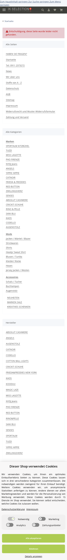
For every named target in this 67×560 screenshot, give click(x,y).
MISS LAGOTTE (13, 154)
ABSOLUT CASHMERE (17, 200)
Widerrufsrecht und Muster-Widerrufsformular (30, 111)
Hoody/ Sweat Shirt (16, 252)
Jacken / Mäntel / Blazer (18, 238)
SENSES (10, 195)
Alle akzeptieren (33, 538)
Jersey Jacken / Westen (17, 270)
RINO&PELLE (12, 418)
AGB (8, 94)
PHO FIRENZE (13, 159)
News (9, 71)
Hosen (9, 265)
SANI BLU (11, 213)
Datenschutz (12, 88)
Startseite (11, 59)
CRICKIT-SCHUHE (14, 204)
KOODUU (10, 383)
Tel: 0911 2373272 (15, 65)
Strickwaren (12, 243)
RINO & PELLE (13, 209)
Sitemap (10, 99)
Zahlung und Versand (17, 117)
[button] (43, 10)
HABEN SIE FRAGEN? (16, 53)
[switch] (11, 519)
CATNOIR (10, 177)
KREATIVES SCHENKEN (18, 306)
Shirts (9, 247)
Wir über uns (13, 76)
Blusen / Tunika (14, 256)
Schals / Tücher (14, 281)
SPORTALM (11, 435)
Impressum (12, 105)
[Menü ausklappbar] (4, 8)
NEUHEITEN (13, 297)
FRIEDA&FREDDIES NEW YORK (21, 372)
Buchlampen (12, 286)
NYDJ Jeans (11, 163)
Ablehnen (33, 548)
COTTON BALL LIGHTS (17, 360)
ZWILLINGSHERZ (14, 191)
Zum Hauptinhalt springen (14, 1)
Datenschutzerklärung (13, 509)
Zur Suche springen (39, 1)
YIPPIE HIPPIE (12, 172)
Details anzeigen (33, 556)
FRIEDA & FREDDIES (16, 181)
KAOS (9, 218)
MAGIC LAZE (12, 389)
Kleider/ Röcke (13, 261)
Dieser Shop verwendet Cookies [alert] (33, 466)
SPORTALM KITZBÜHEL (17, 145)
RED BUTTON (13, 186)
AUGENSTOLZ (13, 227)
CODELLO (11, 222)
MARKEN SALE (14, 302)
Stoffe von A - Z (14, 82)
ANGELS (10, 168)
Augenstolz (11, 290)
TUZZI (9, 150)
